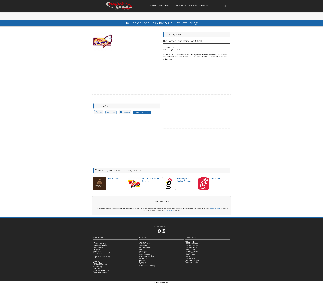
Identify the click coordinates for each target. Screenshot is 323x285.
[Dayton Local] (121, 6)
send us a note (170, 210)
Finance (142, 249)
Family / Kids (189, 253)
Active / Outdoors (191, 246)
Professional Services (146, 257)
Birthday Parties (144, 244)
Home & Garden (145, 253)
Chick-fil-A (215, 178)
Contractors (143, 246)
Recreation (143, 258)
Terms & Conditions (100, 272)
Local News (165, 5)
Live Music (189, 257)
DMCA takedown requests (102, 270)
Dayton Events (98, 247)
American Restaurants (142, 112)
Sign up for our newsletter (102, 253)
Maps (100, 112)
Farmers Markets (145, 247)
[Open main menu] (99, 6)
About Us (96, 261)
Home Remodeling (145, 255)
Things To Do (97, 249)
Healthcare (143, 251)
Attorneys (142, 242)
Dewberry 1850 (113, 178)
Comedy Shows (190, 249)
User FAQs (96, 268)
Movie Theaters (190, 258)
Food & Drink (190, 255)
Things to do (192, 5)
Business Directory (99, 244)
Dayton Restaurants (100, 246)
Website (112, 112)
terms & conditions (215, 209)
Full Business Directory (147, 266)
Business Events (191, 247)
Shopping (142, 262)
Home (154, 5)
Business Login (98, 267)
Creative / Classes (191, 251)
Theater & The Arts (192, 260)
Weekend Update (191, 262)
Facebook (126, 112)
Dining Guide (178, 5)
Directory (204, 5)
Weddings (142, 264)
